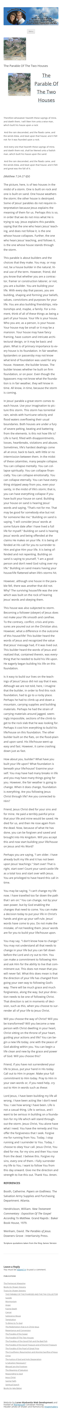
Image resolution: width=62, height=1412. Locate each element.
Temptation (10, 1319)
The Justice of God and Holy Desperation (23, 1359)
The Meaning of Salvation (16, 1370)
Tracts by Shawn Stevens (15, 1290)
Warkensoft (19, 1404)
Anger (8, 1305)
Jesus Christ (10, 1377)
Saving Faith (10, 1381)
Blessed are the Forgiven (16, 1366)
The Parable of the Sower (16, 1334)
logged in (21, 1269)
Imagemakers (51, 1406)
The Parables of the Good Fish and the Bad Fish (26, 1341)
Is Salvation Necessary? (15, 1363)
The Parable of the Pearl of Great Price (22, 1348)
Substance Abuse (13, 1316)
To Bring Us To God (13, 1323)
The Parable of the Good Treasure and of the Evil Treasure (31, 1344)
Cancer (8, 1312)
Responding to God (14, 1373)
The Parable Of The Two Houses (19, 1337)
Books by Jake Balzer (13, 1388)
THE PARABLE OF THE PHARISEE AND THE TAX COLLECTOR (31, 1294)
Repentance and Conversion (18, 1330)
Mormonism (11, 1301)
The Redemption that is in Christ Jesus (22, 1326)
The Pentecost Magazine (14, 1283)
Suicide (8, 1297)
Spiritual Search (12, 1384)
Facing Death (11, 1308)
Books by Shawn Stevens (15, 1287)
